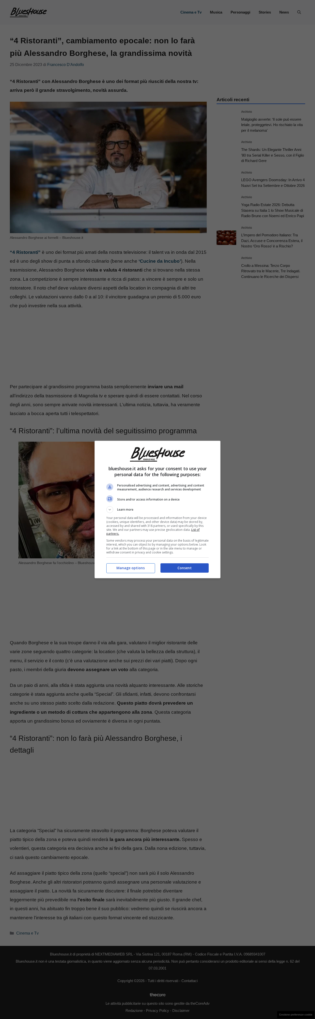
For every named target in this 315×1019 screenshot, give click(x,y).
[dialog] (157, 509)
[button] (157, 509)
